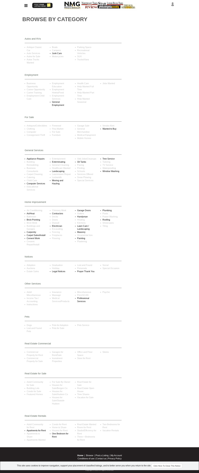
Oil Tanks (81, 162)
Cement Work (33, 238)
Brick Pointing (33, 220)
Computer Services (36, 183)
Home (80, 455)
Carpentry (31, 232)
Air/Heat (31, 213)
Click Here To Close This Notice (167, 466)
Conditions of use (86, 458)
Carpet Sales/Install (36, 235)
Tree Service (108, 159)
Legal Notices (58, 271)
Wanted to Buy (109, 129)
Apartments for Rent (36, 430)
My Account (116, 455)
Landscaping (58, 171)
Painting (81, 238)
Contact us (101, 458)
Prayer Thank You (85, 271)
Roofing (106, 220)
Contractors (57, 213)
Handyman (82, 216)
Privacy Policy (115, 458)
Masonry (81, 232)
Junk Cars (57, 53)
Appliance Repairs (36, 159)
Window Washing (110, 171)
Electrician (57, 226)
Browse (89, 455)
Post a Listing (102, 455)
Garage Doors (84, 210)
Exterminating (58, 162)
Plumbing (107, 210)
